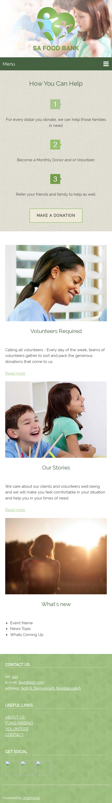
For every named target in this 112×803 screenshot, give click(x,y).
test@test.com (31, 682)
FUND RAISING (19, 723)
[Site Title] (56, 29)
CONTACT (14, 734)
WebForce (31, 798)
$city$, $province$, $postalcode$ (51, 688)
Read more (15, 373)
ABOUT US (15, 717)
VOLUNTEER (16, 729)
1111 (15, 676)
